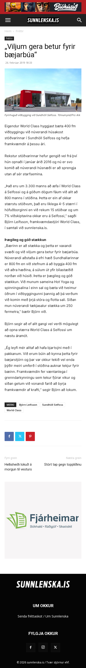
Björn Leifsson (28, 404)
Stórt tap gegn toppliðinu (62, 464)
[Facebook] (9, 436)
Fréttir (20, 31)
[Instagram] (43, 647)
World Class (14, 410)
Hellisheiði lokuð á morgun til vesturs (18, 466)
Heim (8, 31)
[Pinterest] (30, 436)
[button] (7, 20)
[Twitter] (19, 436)
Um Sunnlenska (56, 616)
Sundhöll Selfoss (52, 404)
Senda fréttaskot (30, 616)
